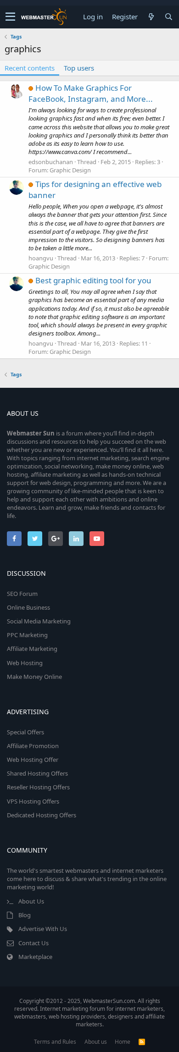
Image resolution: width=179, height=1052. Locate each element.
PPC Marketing (27, 635)
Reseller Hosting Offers (38, 787)
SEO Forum (22, 593)
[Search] (168, 16)
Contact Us (33, 943)
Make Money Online (34, 676)
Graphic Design (70, 170)
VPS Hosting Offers (33, 801)
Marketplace (35, 957)
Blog (24, 915)
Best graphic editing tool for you (93, 280)
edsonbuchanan (50, 162)
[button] (10, 17)
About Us (31, 901)
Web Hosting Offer (32, 759)
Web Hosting (25, 663)
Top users (79, 67)
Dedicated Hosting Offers (41, 815)
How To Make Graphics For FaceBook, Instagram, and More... (90, 93)
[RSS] (142, 1041)
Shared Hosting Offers (37, 773)
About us (95, 1042)
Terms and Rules (55, 1042)
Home (122, 1042)
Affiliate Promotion (33, 746)
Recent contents (30, 67)
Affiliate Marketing (32, 648)
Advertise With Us (42, 929)
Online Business (28, 607)
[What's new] (151, 16)
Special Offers (25, 732)
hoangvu (40, 258)
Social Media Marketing (39, 621)
